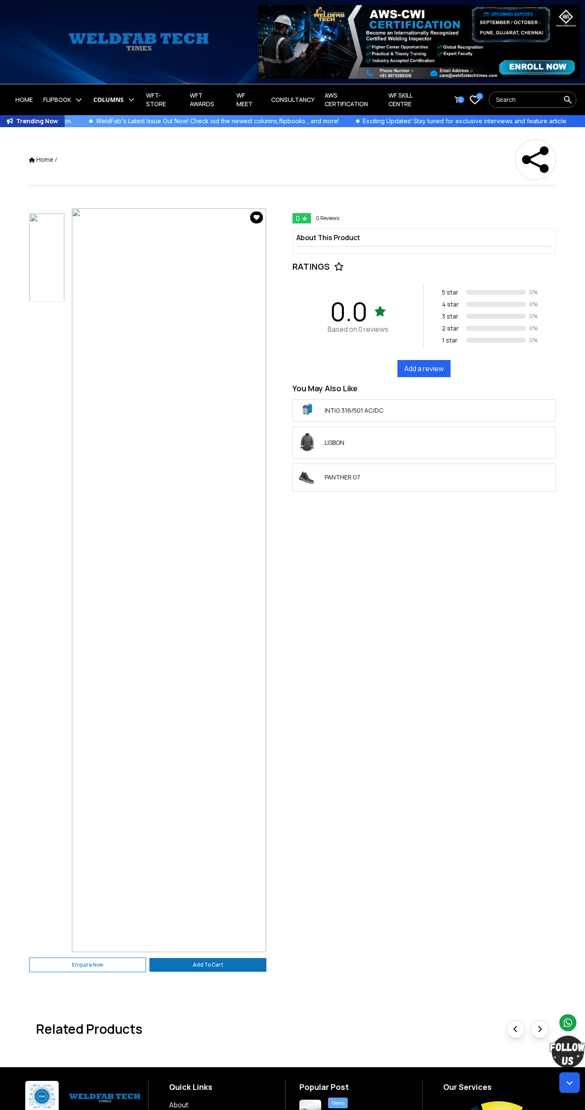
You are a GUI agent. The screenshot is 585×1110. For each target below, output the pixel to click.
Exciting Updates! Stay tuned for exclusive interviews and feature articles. (430, 121)
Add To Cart (208, 964)
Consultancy (292, 99)
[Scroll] (569, 1082)
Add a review (424, 368)
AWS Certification (346, 99)
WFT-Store (156, 99)
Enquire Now (87, 964)
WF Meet (244, 99)
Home (24, 99)
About (178, 1105)
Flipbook (57, 99)
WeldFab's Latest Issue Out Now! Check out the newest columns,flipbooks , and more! (181, 121)
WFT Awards (202, 99)
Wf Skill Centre (400, 99)
